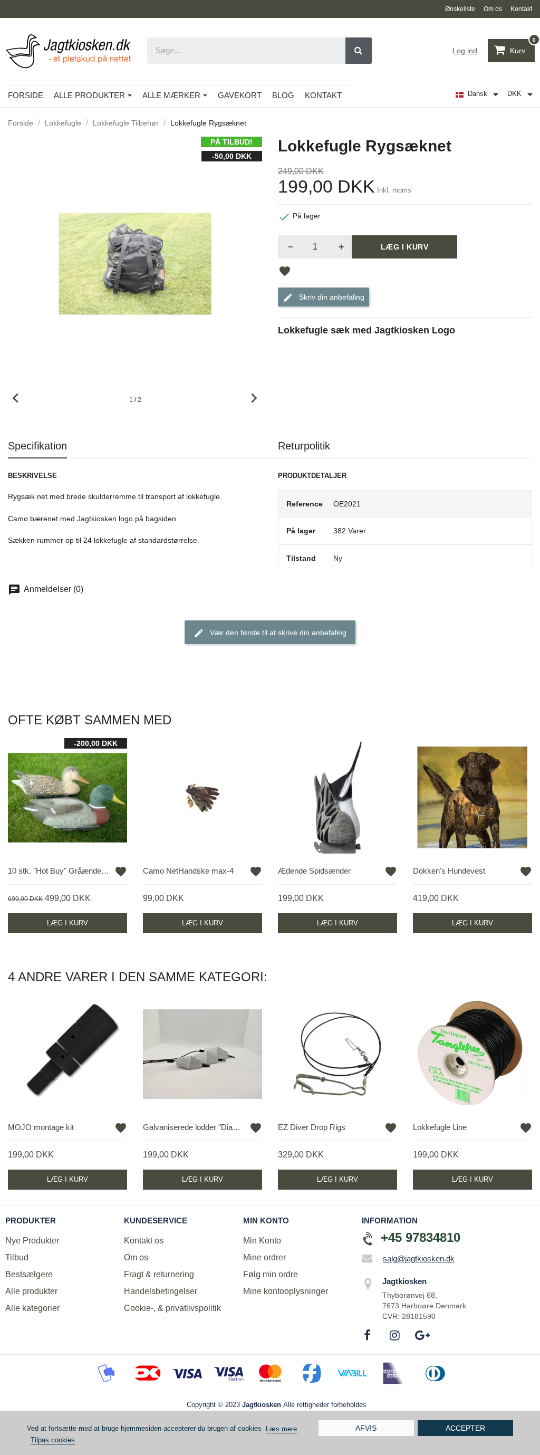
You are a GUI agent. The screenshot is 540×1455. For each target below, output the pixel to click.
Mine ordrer (264, 1257)
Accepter (465, 1428)
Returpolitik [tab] (304, 446)
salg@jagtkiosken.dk (419, 1258)
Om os (136, 1257)
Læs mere (281, 1429)
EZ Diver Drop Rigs (311, 1127)
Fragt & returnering (159, 1274)
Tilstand (301, 558)
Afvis (366, 1428)
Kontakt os (143, 1240)
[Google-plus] (422, 1335)
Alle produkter (31, 1291)
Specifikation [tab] (37, 446)
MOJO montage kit (41, 1127)
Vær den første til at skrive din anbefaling (277, 632)
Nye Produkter (32, 1240)
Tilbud (16, 1257)
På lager (300, 531)
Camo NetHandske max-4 (188, 870)
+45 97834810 (420, 1237)
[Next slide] (253, 398)
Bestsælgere (29, 1274)
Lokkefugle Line (440, 1127)
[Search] (358, 50)
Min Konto (262, 1240)
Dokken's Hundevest (449, 870)
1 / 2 (135, 400)
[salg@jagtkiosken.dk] (367, 1258)
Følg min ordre (270, 1274)
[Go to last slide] (16, 398)
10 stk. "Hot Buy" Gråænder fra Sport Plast (59, 870)
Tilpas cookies (53, 1440)
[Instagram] (395, 1335)
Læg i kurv (405, 247)
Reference (304, 504)
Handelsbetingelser (160, 1291)
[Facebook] (367, 1335)
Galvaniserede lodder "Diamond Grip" (194, 1127)
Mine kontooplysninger (285, 1291)
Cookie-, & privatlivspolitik (172, 1308)
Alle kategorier (32, 1308)
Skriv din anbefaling (330, 296)
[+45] (368, 1239)
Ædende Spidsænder (314, 870)
